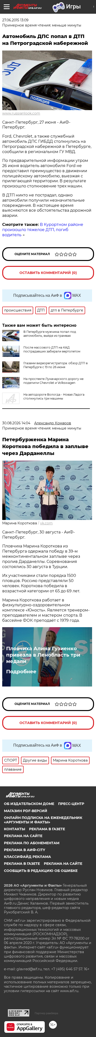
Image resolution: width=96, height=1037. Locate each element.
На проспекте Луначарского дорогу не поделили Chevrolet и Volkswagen (53, 381)
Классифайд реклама (27, 857)
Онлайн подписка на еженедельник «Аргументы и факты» (43, 820)
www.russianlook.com (21, 113)
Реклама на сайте (23, 836)
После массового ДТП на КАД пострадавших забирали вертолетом (51, 349)
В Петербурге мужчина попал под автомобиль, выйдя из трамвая (49, 333)
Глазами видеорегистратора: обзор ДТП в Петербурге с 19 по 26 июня (55, 365)
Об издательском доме (29, 804)
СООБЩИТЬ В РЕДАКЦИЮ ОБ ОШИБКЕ (41, 870)
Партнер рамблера (46, 1013)
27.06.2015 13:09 (15, 20)
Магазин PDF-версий (25, 811)
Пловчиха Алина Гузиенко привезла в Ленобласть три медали (43, 655)
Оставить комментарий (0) (48, 273)
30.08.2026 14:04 (16, 423)
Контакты (14, 829)
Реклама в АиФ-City (24, 850)
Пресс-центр (71, 804)
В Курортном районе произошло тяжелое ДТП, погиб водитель (42, 229)
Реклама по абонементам (31, 843)
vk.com (46, 523)
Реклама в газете (47, 829)
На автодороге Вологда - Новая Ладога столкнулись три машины (53, 396)
